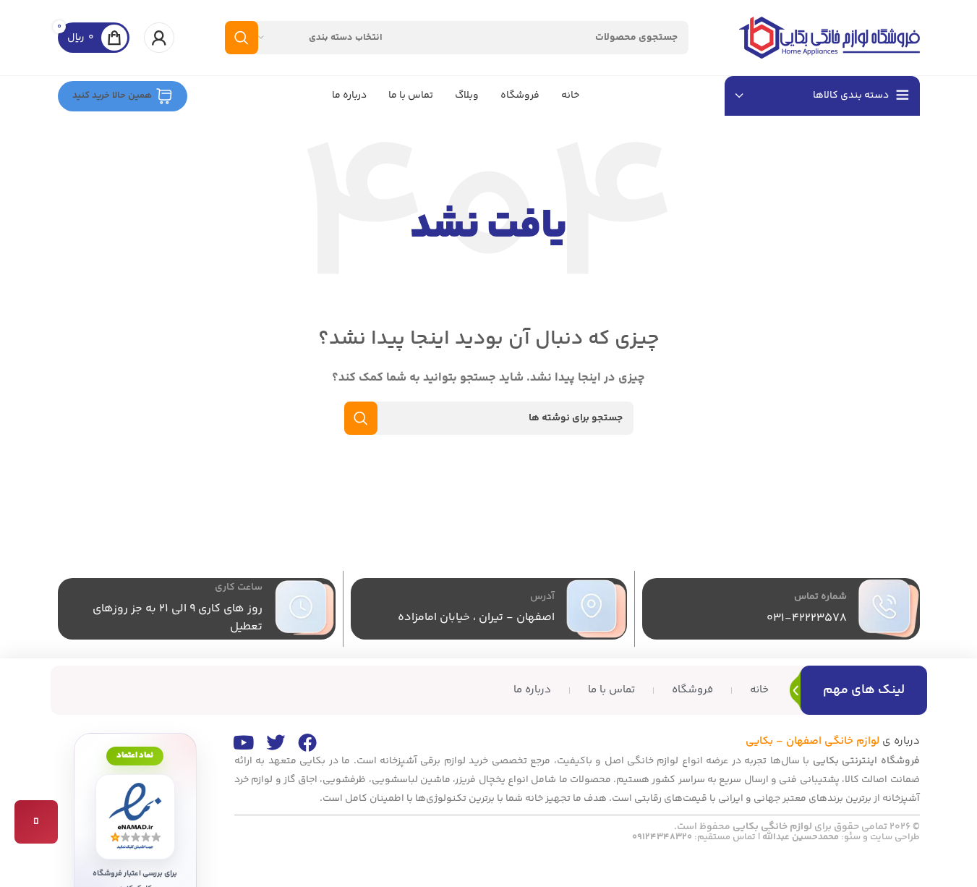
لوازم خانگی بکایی (772, 827)
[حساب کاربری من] (159, 37)
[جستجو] (241, 37)
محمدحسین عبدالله (800, 837)
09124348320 (662, 837)
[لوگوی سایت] (829, 37)
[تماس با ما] (36, 822)
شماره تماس (820, 597)
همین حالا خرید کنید (112, 95)
